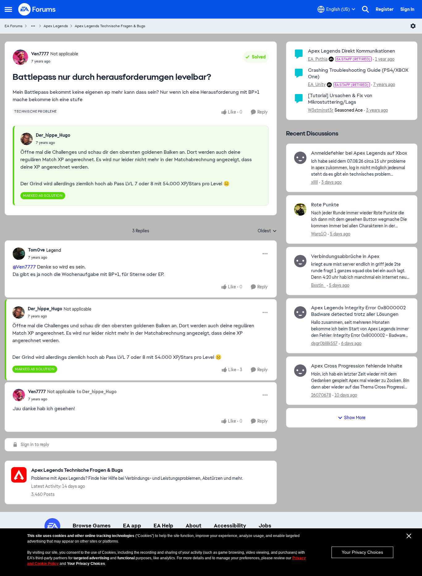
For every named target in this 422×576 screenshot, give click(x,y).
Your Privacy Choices (362, 552)
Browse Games (92, 525)
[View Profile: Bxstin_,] (300, 261)
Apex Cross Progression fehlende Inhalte (356, 366)
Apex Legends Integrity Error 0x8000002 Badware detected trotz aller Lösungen (358, 311)
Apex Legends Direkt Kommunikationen (351, 51)
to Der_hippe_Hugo (96, 391)
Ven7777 (40, 54)
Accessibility (230, 525)
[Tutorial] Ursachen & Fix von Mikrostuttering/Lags (340, 98)
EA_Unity (317, 84)
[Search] (365, 9)
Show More (354, 417)
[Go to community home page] (37, 9)
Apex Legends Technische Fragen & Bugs (110, 26)
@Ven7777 (24, 267)
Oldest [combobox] (267, 231)
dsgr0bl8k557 (324, 343)
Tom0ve (36, 250)
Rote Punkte (325, 205)
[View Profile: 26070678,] (300, 370)
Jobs (265, 525)
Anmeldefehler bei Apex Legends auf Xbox (359, 153)
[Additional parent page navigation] (33, 26)
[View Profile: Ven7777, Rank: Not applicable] (20, 57)
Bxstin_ (318, 285)
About (193, 525)
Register (385, 9)
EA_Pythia (317, 59)
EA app (132, 525)
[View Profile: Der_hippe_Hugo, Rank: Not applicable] (18, 312)
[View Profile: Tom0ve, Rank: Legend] (19, 253)
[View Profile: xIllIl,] (300, 158)
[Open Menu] (413, 26)
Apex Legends (56, 26)
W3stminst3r (320, 110)
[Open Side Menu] (8, 9)
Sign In (407, 9)
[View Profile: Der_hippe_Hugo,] (26, 139)
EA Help (163, 525)
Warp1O (319, 234)
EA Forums (14, 26)
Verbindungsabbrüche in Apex (345, 256)
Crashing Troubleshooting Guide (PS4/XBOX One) (358, 73)
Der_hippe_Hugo (53, 135)
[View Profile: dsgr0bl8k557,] (300, 312)
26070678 (321, 395)
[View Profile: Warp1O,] (300, 209)
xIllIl (314, 182)
